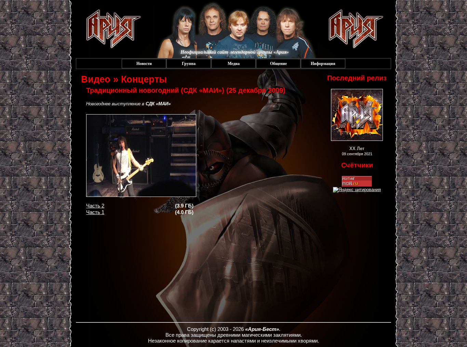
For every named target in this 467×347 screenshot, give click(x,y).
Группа (189, 63)
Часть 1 (95, 212)
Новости (144, 63)
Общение (278, 63)
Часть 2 (95, 206)
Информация (323, 63)
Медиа (234, 63)
